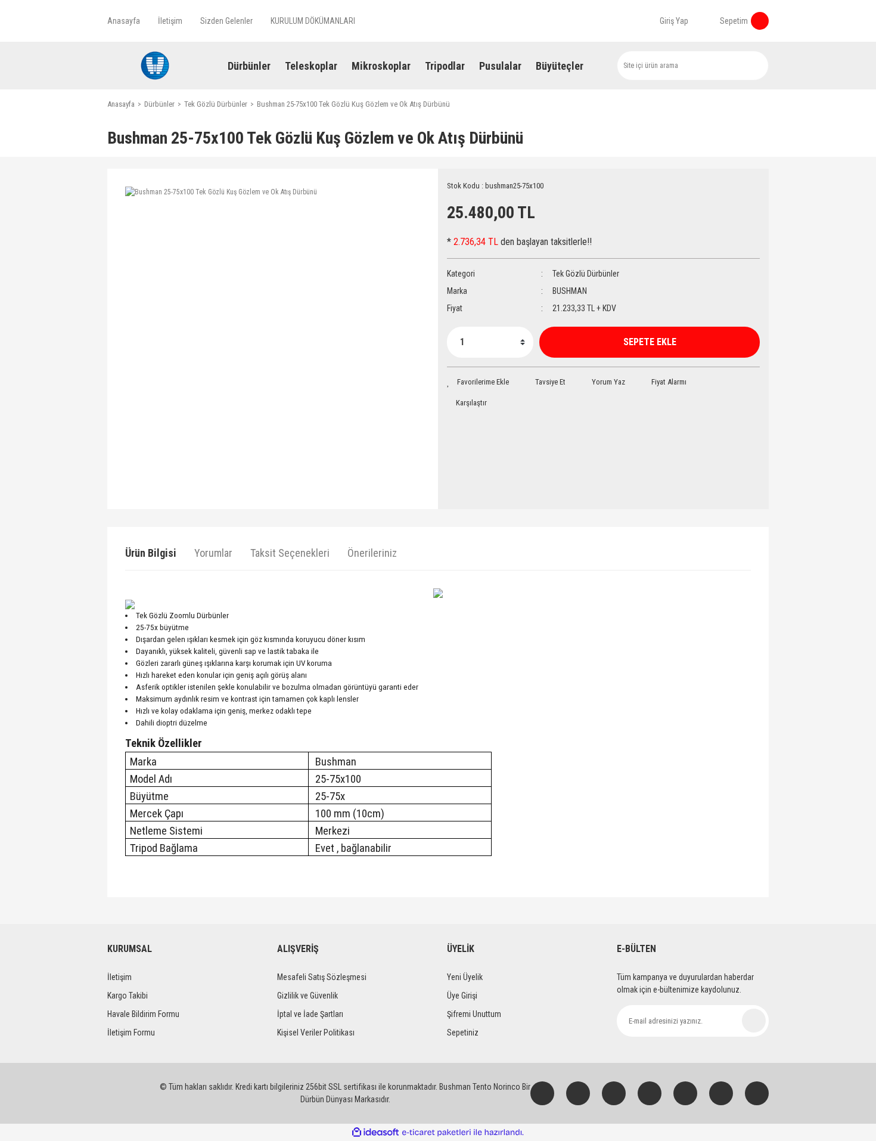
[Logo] (155, 65)
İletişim (170, 21)
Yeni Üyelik (465, 977)
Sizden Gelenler (226, 21)
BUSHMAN (569, 291)
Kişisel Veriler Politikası (316, 1032)
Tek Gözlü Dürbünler (585, 273)
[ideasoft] (375, 1132)
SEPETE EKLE (649, 342)
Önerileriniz (372, 553)
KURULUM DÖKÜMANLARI (313, 21)
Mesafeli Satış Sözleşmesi (321, 977)
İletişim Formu (131, 1032)
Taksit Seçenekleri (290, 553)
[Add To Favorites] (478, 382)
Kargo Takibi (127, 995)
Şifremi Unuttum (474, 1014)
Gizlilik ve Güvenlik (307, 995)
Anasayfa (123, 21)
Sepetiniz (463, 1032)
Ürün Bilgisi (150, 553)
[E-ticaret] (436, 1132)
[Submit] (754, 1021)
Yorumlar (213, 553)
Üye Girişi (462, 995)
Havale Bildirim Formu (143, 1014)
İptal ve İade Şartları (310, 1014)
